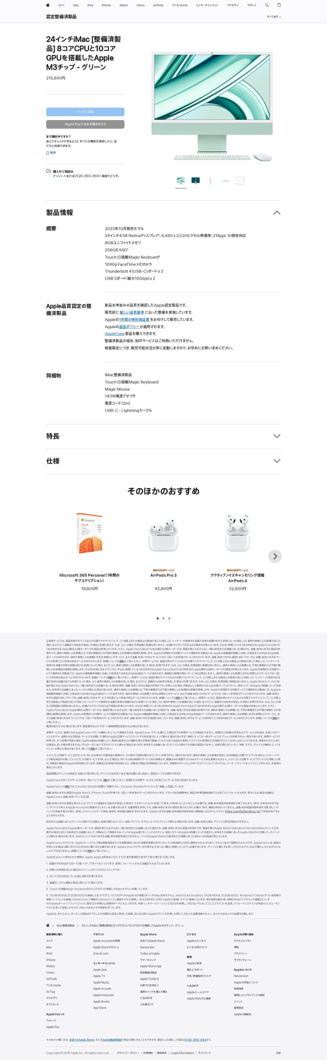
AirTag (50, 992)
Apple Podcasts (103, 995)
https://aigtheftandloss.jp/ (243, 811)
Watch (50, 966)
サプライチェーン (242, 960)
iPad (49, 953)
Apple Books (101, 1001)
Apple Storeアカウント (106, 947)
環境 (236, 947)
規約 (121, 661)
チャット (59, 176)
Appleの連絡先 (242, 1014)
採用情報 (238, 988)
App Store (99, 1008)
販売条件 (162, 1053)
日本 (278, 1053)
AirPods (51, 979)
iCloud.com (100, 953)
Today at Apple (150, 953)
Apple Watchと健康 (199, 998)
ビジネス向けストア (197, 947)
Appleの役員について (246, 982)
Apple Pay (53, 1027)
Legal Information (182, 1053)
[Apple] (48, 925)
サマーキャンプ (148, 960)
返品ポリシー (129, 327)
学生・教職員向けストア (199, 976)
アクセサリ (51, 998)
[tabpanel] (212, 103)
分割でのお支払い (149, 985)
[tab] (180, 181)
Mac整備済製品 (65, 925)
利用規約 (148, 1053)
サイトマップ (204, 1053)
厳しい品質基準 (132, 312)
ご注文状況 (146, 998)
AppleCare (114, 333)
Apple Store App (150, 966)
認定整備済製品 (61, 17)
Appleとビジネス (196, 941)
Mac (49, 947)
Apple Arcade (102, 988)
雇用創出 (238, 1008)
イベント (238, 1001)
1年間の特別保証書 (134, 319)
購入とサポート (195, 970)
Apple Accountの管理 (106, 941)
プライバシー (240, 953)
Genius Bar (147, 947)
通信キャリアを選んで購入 (154, 992)
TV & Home (53, 985)
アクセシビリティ (242, 941)
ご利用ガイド (146, 1004)
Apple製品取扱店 (112, 1040)
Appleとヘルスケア (198, 992)
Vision (50, 972)
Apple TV (99, 976)
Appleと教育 (194, 963)
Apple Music (101, 982)
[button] (267, 5)
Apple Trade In (149, 979)
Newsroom (241, 976)
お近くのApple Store (152, 941)
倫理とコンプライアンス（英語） (249, 995)
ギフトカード (52, 1004)
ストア (49, 941)
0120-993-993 (195, 1040)
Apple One (100, 970)
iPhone (51, 960)
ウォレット (51, 1020)
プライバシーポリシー (128, 1053)
